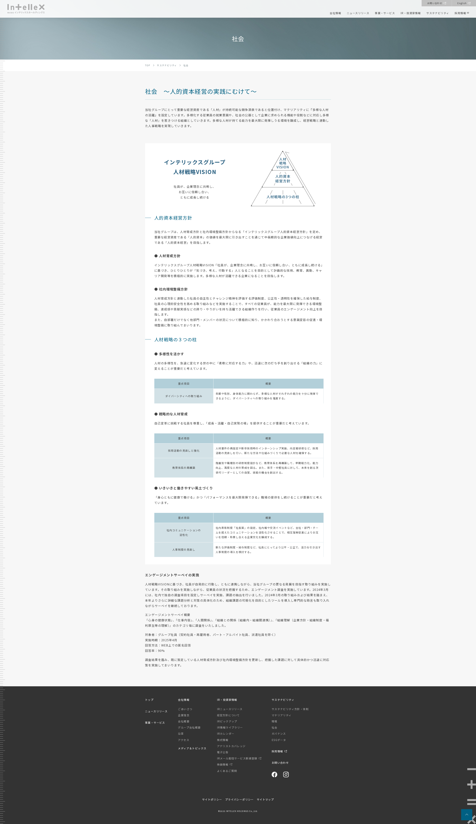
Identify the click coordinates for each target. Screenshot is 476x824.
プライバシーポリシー (239, 799)
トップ (149, 700)
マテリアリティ (282, 715)
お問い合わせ (434, 3)
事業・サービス (385, 13)
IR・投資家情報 (411, 13)
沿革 (181, 733)
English (462, 3)
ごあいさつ (185, 709)
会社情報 (335, 13)
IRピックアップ (227, 721)
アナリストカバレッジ (231, 746)
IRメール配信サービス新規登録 (237, 758)
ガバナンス (279, 733)
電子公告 (223, 752)
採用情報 (460, 13)
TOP (147, 65)
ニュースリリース (358, 13)
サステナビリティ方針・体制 (290, 709)
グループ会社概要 (189, 727)
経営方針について (228, 715)
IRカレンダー (225, 733)
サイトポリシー (212, 799)
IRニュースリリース (230, 709)
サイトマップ (265, 799)
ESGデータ (279, 740)
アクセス (183, 740)
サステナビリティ (437, 13)
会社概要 (183, 721)
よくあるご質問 (227, 771)
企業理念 (183, 715)
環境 (274, 721)
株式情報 (223, 740)
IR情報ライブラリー (230, 727)
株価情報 (223, 764)
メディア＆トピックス (192, 748)
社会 (274, 727)
